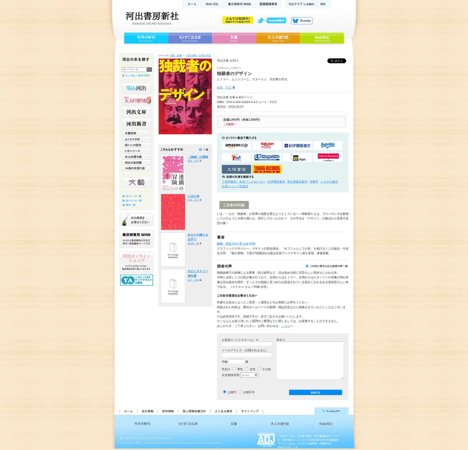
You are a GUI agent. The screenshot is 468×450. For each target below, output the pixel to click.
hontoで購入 (327, 145)
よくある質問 (223, 411)
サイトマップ (249, 411)
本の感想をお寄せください (136, 219)
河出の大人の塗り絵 (136, 100)
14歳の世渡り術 (136, 168)
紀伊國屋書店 (276, 181)
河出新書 (136, 123)
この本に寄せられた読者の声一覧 (327, 266)
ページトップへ (308, 411)
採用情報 (167, 411)
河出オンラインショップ (136, 262)
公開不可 (249, 392)
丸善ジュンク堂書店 (235, 186)
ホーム (191, 4)
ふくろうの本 (136, 139)
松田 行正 (224, 87)
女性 (252, 369)
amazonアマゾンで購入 (236, 145)
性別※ (226, 369)
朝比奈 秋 (193, 243)
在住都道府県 (230, 375)
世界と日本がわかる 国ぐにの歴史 (136, 145)
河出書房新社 (151, 18)
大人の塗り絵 (278, 38)
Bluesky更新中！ (302, 21)
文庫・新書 (176, 55)
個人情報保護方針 (194, 411)
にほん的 (193, 196)
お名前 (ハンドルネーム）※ (240, 340)
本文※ (280, 340)
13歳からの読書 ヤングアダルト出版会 (137, 280)
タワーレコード (267, 169)
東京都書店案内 (297, 181)
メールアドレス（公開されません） (245, 350)
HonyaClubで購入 (267, 157)
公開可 (232, 392)
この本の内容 (234, 205)
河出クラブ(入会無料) (301, 4)
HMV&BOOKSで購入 (327, 157)
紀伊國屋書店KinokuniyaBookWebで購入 (297, 145)
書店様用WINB (240, 4)
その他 (266, 369)
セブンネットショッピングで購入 (236, 157)
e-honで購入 (297, 157)
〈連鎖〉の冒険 (198, 157)
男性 (239, 369)
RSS (323, 4)
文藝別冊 (136, 133)
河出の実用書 (136, 162)
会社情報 (147, 411)
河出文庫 (136, 112)
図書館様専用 (268, 4)
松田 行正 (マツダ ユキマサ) (236, 243)
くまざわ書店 (329, 181)
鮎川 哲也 (193, 280)
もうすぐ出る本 (190, 38)
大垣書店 (236, 169)
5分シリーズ (136, 151)
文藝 (234, 38)
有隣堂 (314, 181)
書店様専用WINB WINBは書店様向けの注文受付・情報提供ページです (136, 239)
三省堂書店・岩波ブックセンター (244, 181)
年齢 (225, 361)
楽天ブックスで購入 (267, 145)
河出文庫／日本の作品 (198, 55)
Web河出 (212, 4)
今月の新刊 (145, 38)
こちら (285, 326)
